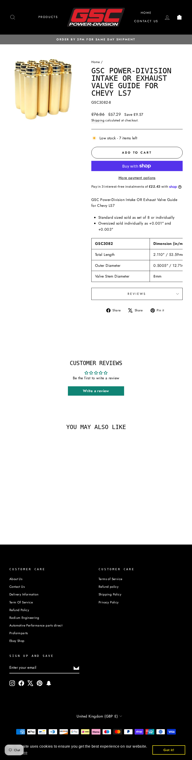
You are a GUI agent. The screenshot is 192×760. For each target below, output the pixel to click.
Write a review (96, 391)
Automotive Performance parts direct (35, 625)
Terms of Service (110, 579)
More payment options (136, 177)
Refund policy (108, 586)
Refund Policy (19, 610)
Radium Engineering (24, 617)
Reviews (137, 294)
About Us (15, 579)
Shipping (97, 120)
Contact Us (17, 586)
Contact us (146, 21)
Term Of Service (21, 602)
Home (146, 13)
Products (48, 17)
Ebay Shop (17, 640)
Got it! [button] (168, 750)
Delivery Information (23, 594)
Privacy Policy (109, 602)
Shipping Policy (110, 594)
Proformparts (18, 633)
